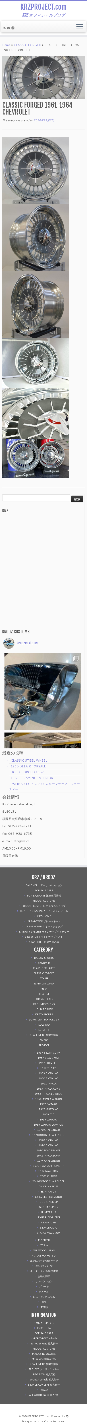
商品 (43, 1302)
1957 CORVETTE (48, 1063)
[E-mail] (9, 28)
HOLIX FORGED (44, 1009)
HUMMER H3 (48, 1212)
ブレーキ (44, 1286)
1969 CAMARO (48, 1119)
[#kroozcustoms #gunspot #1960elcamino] (42, 691)
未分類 (44, 1307)
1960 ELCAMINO (48, 1078)
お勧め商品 (44, 1276)
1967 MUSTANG (48, 1109)
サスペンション (44, 1281)
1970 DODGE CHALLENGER (48, 1135)
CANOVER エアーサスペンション (44, 885)
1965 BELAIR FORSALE (28, 766)
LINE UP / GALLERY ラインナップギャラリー (44, 931)
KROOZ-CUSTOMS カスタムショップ (44, 906)
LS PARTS (44, 1030)
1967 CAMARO (48, 1104)
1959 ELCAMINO (48, 1073)
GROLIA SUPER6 (48, 1207)
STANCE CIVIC (48, 1227)
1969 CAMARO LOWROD (48, 1125)
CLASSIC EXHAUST (44, 968)
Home (6, 45)
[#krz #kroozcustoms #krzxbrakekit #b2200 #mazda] (42, 556)
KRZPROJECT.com (43, 7)
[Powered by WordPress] (67, 1415)
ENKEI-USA (44, 1328)
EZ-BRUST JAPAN (43, 983)
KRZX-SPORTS (44, 1014)
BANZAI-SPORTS (44, 1323)
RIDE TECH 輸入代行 (44, 1374)
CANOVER (44, 963)
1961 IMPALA (48, 1083)
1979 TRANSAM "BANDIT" (48, 1166)
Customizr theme (54, 1421)
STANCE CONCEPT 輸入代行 (44, 1385)
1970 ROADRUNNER (48, 1150)
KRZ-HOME (44, 916)
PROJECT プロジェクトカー (44, 1369)
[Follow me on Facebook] (13, 28)
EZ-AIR (44, 978)
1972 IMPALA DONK (48, 1155)
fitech (44, 988)
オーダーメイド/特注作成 (44, 1271)
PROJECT (44, 1045)
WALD (44, 1390)
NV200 (44, 1040)
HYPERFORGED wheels (44, 1338)
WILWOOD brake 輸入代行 (44, 1395)
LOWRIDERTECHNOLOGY (44, 1019)
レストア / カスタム (44, 1297)
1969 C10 (48, 1114)
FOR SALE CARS (44, 890)
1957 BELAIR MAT (48, 1058)
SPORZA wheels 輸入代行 (44, 1379)
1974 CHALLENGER (48, 1161)
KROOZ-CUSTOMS (44, 901)
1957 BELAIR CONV (48, 1052)
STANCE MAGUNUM (48, 1233)
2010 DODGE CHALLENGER (48, 1181)
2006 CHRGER (48, 1176)
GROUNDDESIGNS (44, 1004)
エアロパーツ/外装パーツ (44, 1261)
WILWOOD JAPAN (44, 1250)
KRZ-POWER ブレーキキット (44, 921)
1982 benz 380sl (48, 1171)
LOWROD (44, 1025)
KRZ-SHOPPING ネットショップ (43, 926)
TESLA (44, 1245)
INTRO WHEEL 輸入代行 (44, 1343)
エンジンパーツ (44, 1266)
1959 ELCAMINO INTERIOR (32, 778)
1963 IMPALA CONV (48, 1088)
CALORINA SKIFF (48, 1186)
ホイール (44, 1291)
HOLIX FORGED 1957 (27, 772)
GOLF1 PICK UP (48, 1202)
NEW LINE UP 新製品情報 (44, 1035)
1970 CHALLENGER (48, 1130)
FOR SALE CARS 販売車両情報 (44, 895)
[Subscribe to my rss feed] (5, 28)
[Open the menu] (79, 26)
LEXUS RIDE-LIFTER (48, 1217)
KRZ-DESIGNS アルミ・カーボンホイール (44, 911)
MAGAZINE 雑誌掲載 (44, 1354)
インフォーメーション (44, 1255)
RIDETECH (44, 1240)
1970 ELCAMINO (48, 1140)
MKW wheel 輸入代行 (44, 1359)
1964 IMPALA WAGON (48, 1099)
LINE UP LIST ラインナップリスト (44, 937)
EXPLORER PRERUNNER (48, 1197)
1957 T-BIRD (48, 1068)
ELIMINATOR (48, 1191)
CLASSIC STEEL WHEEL (29, 760)
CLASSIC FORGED (27, 45)
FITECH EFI (44, 994)
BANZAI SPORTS (44, 958)
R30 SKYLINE (48, 1222)
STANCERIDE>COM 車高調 (44, 942)
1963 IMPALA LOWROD (48, 1094)
